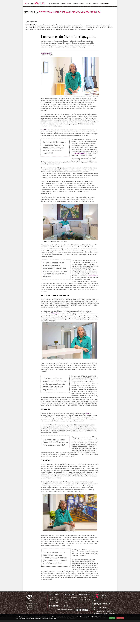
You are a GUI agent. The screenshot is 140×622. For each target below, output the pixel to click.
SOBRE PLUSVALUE (54, 597)
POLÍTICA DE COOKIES (100, 607)
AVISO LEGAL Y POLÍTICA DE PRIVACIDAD (102, 604)
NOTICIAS (88, 3)
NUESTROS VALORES (55, 600)
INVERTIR (67, 600)
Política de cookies (51, 618)
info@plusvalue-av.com (31, 609)
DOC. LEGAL (83, 602)
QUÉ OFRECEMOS (65, 3)
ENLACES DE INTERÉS (85, 600)
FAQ (66, 602)
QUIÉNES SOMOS (53, 3)
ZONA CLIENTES (105, 3)
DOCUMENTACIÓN (77, 3)
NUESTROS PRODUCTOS (71, 597)
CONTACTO (95, 3)
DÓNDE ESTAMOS (103, 596)
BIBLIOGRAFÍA (83, 597)
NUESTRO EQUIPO (54, 602)
